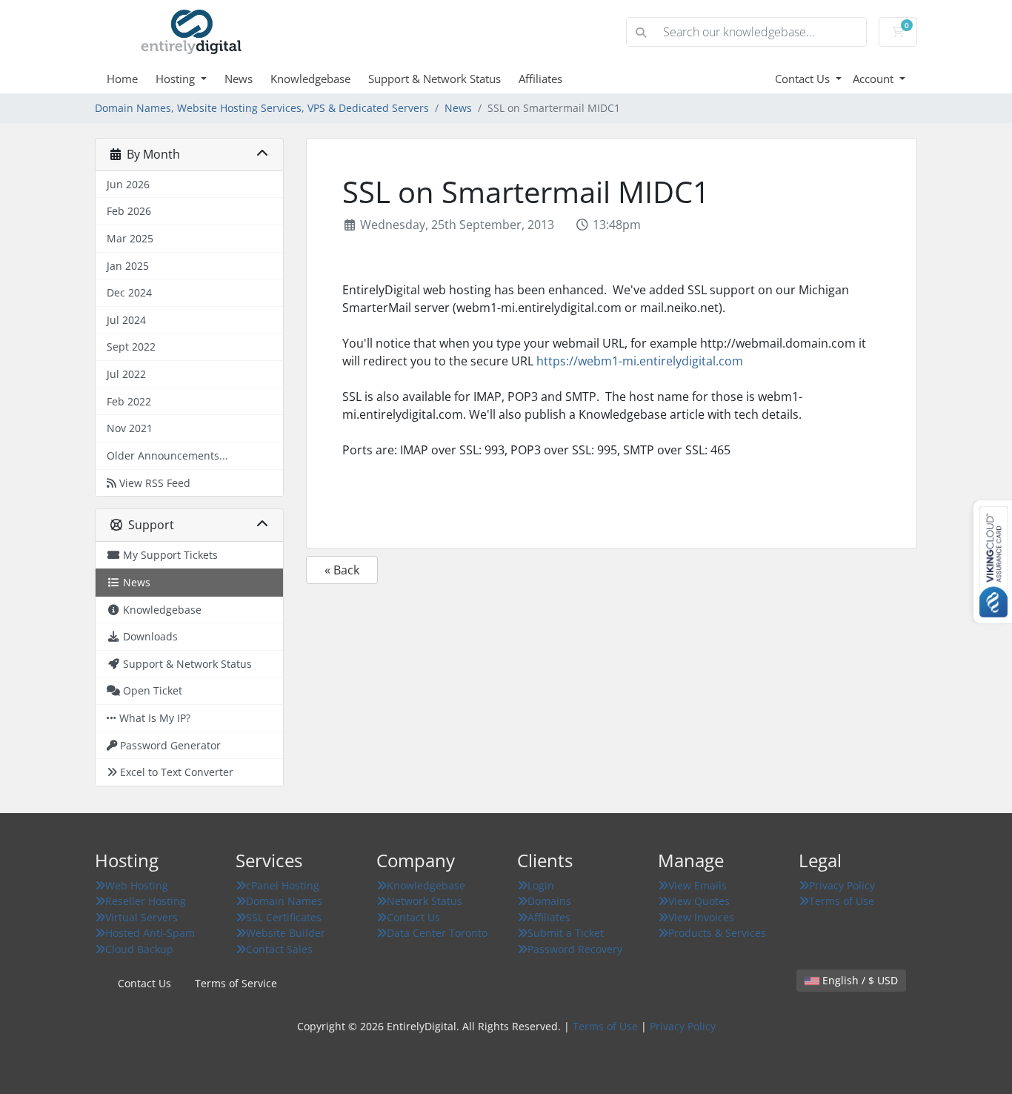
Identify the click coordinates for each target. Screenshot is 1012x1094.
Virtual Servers (141, 917)
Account (874, 78)
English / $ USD (858, 980)
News (238, 78)
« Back (341, 570)
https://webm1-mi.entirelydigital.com (639, 361)
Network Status (424, 901)
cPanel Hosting (282, 885)
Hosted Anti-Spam (150, 933)
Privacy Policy (842, 885)
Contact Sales (279, 949)
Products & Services (717, 933)
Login (540, 885)
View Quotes (699, 901)
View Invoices (701, 917)
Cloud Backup (139, 949)
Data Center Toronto (437, 933)
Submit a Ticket (565, 933)
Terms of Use (841, 901)
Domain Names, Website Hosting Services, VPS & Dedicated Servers (262, 108)
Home (122, 78)
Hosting (177, 78)
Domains (549, 901)
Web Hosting (136, 885)
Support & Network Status (434, 78)
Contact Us (804, 78)
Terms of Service (236, 983)
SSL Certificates (284, 917)
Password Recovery (574, 949)
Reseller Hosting (145, 901)
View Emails (697, 885)
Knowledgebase (310, 78)
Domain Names (284, 901)
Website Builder (285, 933)
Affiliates (540, 78)
